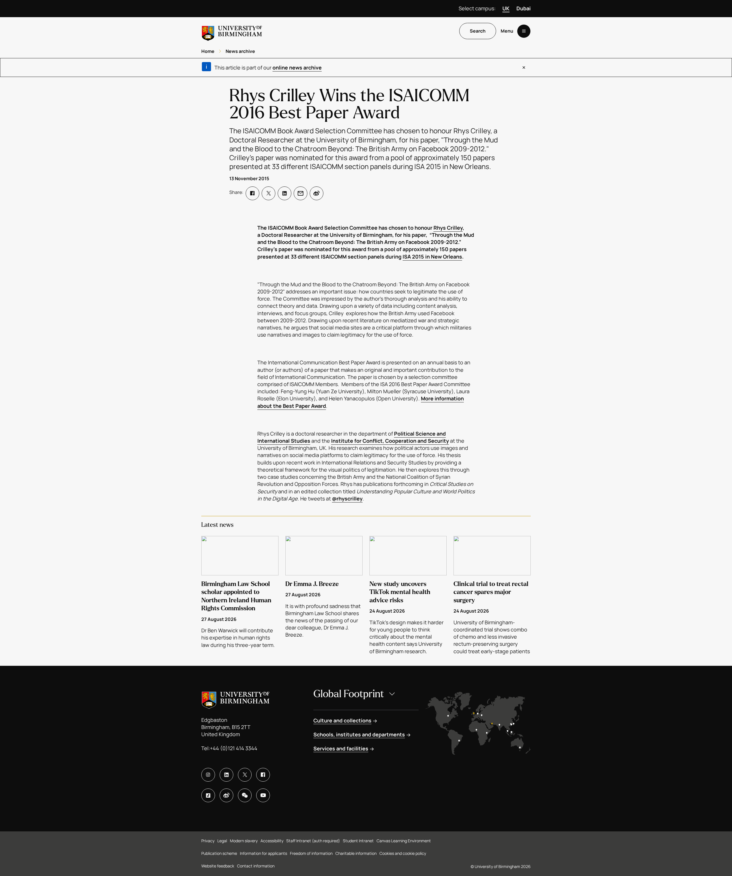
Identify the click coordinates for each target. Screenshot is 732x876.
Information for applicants (263, 853)
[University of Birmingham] (231, 31)
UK (506, 8)
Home (207, 51)
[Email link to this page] (300, 193)
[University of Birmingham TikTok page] (208, 795)
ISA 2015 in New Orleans (432, 256)
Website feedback (217, 866)
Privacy (207, 840)
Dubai (523, 8)
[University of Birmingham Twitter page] (245, 775)
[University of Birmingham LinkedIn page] (226, 775)
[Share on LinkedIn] (284, 193)
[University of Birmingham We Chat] (245, 795)
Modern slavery (244, 840)
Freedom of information (311, 853)
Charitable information (356, 853)
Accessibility (271, 840)
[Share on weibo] (316, 193)
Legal (222, 840)
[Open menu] (524, 31)
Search (478, 31)
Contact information (255, 866)
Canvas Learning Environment (404, 840)
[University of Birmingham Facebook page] (263, 775)
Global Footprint (348, 694)
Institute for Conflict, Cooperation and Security (390, 440)
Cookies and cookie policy (402, 853)
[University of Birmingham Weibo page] (226, 795)
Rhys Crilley (448, 227)
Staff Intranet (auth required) (313, 840)
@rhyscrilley (347, 498)
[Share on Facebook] (252, 193)
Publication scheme (219, 853)
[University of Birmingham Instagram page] (208, 775)
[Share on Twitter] (268, 193)
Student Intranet (358, 840)
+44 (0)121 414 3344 (233, 748)
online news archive (297, 67)
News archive (240, 51)
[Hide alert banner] (524, 67)
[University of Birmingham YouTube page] (263, 795)
